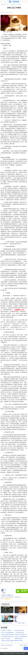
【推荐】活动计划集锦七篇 (21, 636)
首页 (8, 4)
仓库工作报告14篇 (8, 645)
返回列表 (25, 645)
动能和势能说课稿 (19, 638)
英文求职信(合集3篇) (19, 630)
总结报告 (12, 4)
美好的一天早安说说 (6, 638)
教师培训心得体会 (19, 640)
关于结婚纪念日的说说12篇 (7, 636)
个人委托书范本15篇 (19, 632)
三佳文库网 (11, 653)
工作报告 (19, 4)
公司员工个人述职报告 (6, 630)
